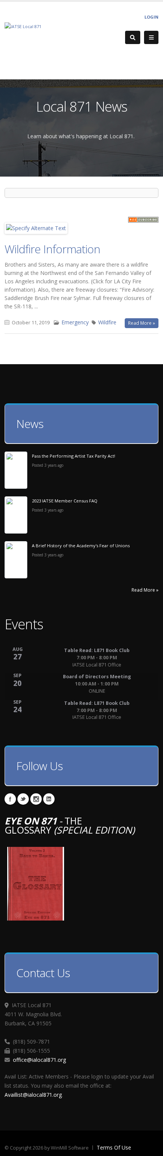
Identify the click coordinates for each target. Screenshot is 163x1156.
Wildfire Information (52, 249)
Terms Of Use (114, 1147)
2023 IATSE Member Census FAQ (64, 501)
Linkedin (49, 799)
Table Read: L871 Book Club (97, 650)
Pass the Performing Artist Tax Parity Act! (73, 456)
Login (151, 17)
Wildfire (107, 322)
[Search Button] (132, 37)
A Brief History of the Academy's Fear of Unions (81, 545)
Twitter (23, 799)
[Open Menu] (151, 37)
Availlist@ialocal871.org (33, 1094)
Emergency (75, 322)
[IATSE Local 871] (23, 26)
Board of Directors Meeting (97, 676)
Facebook (10, 799)
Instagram (36, 799)
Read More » (141, 323)
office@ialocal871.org (39, 1059)
